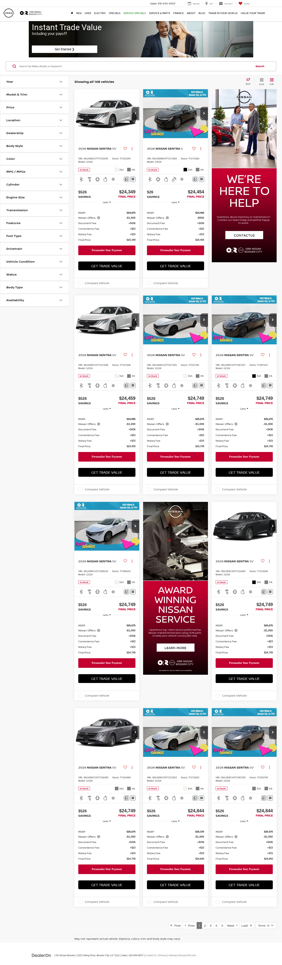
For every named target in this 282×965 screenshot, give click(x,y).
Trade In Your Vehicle (223, 13)
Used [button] (88, 13)
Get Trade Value (106, 266)
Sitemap (172, 955)
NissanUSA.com (187, 955)
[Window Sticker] (132, 179)
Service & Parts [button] (159, 13)
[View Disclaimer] (113, 179)
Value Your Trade (253, 13)
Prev (190, 925)
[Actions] (132, 148)
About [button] (191, 13)
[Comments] (126, 179)
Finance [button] (178, 13)
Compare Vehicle (97, 283)
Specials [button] (114, 13)
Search (260, 66)
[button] (135, 113)
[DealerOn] (41, 955)
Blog (202, 13)
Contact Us (151, 955)
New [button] (79, 13)
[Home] (72, 13)
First (176, 925)
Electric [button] (100, 13)
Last (246, 925)
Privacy (163, 955)
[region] (106, 226)
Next (232, 925)
